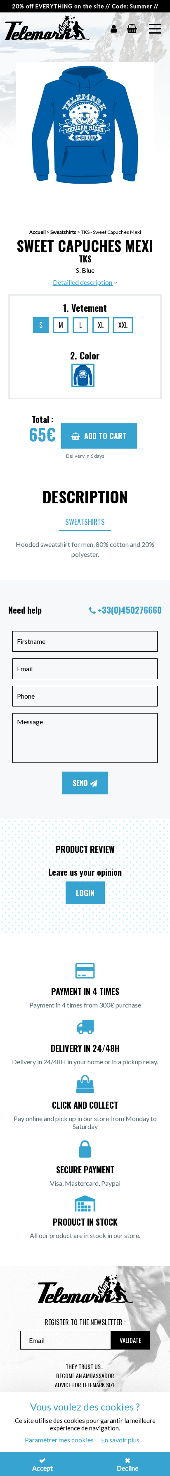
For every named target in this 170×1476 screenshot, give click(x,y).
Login (85, 892)
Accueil (37, 232)
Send (81, 782)
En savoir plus (120, 1440)
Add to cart (105, 435)
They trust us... (85, 1366)
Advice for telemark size (85, 1384)
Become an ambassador (85, 1375)
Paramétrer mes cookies (59, 1440)
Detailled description (83, 282)
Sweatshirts (63, 232)
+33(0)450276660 (130, 610)
